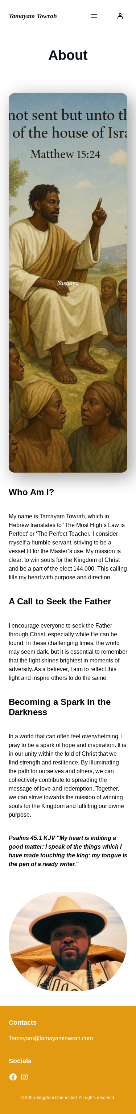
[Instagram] (24, 1077)
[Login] (120, 16)
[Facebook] (13, 1077)
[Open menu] (94, 16)
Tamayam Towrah (33, 16)
